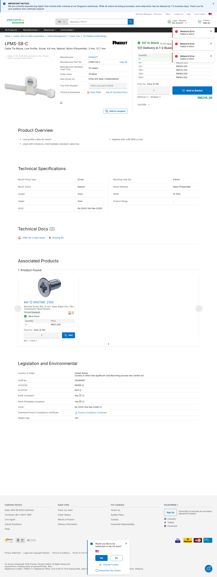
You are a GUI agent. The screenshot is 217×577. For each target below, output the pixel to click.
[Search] (131, 22)
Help (189, 14)
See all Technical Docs (116, 92)
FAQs (7, 529)
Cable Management (56, 36)
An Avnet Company (13, 564)
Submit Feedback (13, 524)
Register (182, 20)
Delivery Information (67, 524)
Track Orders (199, 14)
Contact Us (178, 14)
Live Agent (10, 519)
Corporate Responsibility (122, 524)
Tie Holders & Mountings (94, 36)
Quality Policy (117, 514)
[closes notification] (213, 3)
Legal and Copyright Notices (36, 553)
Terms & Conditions (61, 553)
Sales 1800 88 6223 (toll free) (19, 510)
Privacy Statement (13, 553)
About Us (115, 510)
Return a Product (66, 519)
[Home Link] (16, 21)
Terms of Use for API (82, 553)
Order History (64, 514)
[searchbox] (98, 22)
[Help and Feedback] (208, 568)
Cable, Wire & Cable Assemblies (28, 36)
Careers (114, 519)
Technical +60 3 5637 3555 (18, 514)
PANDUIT (93, 57)
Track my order (65, 510)
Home (7, 36)
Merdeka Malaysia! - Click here (149, 14)
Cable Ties (75, 36)
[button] (12, 29)
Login (174, 20)
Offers (167, 14)
